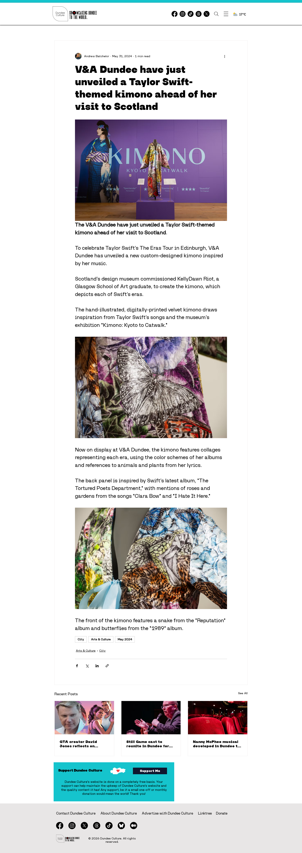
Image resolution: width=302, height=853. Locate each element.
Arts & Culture (101, 639)
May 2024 (125, 639)
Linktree (205, 813)
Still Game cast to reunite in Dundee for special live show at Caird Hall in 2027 (147, 743)
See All (243, 693)
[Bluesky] (121, 825)
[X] (207, 14)
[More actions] (224, 56)
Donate (221, 813)
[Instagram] (183, 14)
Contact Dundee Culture (76, 813)
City (81, 639)
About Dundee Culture (118, 813)
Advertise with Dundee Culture (167, 813)
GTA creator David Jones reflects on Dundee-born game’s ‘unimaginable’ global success (81, 743)
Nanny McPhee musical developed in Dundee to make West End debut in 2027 (217, 743)
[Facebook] (175, 14)
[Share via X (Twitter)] (87, 666)
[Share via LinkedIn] (97, 666)
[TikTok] (191, 14)
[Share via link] (107, 666)
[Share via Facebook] (77, 666)
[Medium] (133, 825)
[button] (216, 14)
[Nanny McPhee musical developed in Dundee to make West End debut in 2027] (217, 717)
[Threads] (199, 14)
